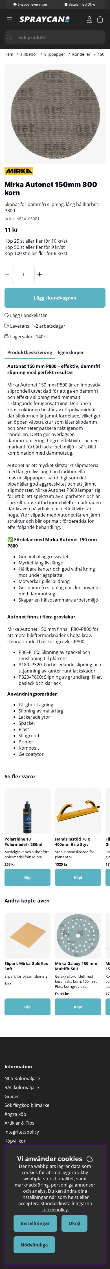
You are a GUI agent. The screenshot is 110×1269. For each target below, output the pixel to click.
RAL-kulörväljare (22, 1087)
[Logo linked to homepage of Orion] (44, 19)
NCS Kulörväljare (22, 1078)
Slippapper (54, 54)
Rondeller (81, 54)
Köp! (27, 1006)
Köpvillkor (15, 1141)
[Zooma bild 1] (55, 114)
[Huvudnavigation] (9, 19)
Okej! (74, 1223)
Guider (12, 1096)
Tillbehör (28, 54)
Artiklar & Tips (19, 1123)
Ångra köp (15, 1114)
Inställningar (35, 1223)
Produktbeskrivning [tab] (29, 352)
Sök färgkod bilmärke (27, 1105)
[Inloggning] (89, 19)
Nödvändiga (34, 1245)
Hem (9, 54)
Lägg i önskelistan (28, 315)
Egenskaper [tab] (71, 352)
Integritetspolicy (22, 1132)
